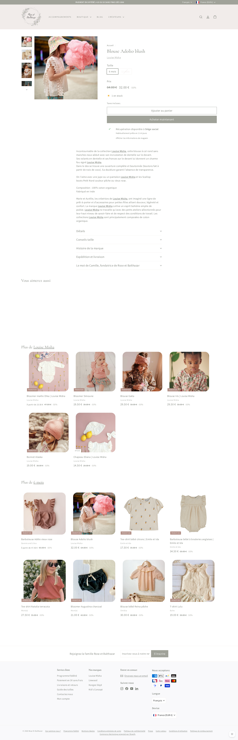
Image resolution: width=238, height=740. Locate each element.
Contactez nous (65, 694)
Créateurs (115, 17)
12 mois (125, 71)
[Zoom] (66, 67)
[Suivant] (26, 88)
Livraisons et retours (67, 684)
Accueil (110, 45)
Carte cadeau (161, 731)
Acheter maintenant (162, 119)
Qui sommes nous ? (53, 731)
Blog (100, 17)
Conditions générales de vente (109, 731)
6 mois (112, 71)
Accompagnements (60, 17)
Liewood (93, 680)
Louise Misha (114, 57)
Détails (80, 231)
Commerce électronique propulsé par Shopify (118, 734)
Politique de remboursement (201, 731)
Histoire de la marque (89, 248)
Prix (109, 81)
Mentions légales (88, 731)
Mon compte (63, 698)
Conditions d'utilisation (178, 731)
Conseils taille (85, 239)
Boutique (83, 17)
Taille (110, 65)
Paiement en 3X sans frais (70, 680)
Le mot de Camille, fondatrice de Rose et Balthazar (108, 265)
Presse (150, 731)
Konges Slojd (95, 684)
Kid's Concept (96, 689)
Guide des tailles (65, 689)
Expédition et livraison (90, 257)
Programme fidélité (67, 675)
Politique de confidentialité (134, 731)
